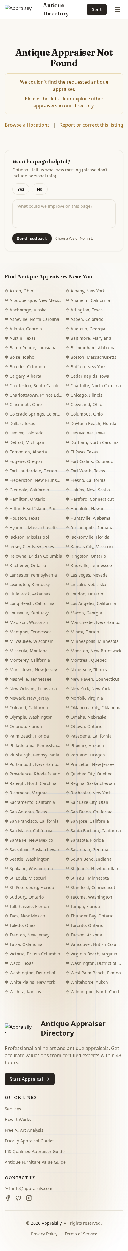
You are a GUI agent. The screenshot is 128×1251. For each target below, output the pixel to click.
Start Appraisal (26, 1079)
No (40, 189)
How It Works (18, 1119)
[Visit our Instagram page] (29, 1198)
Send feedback (32, 238)
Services (13, 1109)
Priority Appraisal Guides (29, 1141)
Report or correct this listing (91, 125)
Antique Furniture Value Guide (35, 1162)
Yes (20, 189)
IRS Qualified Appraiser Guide (35, 1151)
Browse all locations (27, 125)
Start (97, 9)
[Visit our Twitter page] (18, 1198)
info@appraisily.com (32, 1188)
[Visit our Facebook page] (8, 1198)
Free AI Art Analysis (24, 1130)
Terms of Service (81, 1233)
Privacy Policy (44, 1233)
